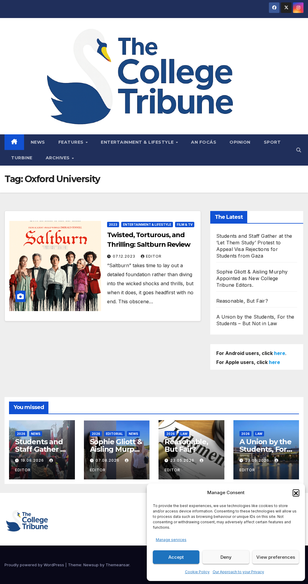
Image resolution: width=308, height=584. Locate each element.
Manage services (171, 539)
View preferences (275, 557)
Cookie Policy (197, 572)
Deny (226, 557)
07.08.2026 (108, 460)
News (38, 142)
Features (71, 142)
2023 (113, 224)
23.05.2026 (183, 460)
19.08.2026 (33, 460)
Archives (58, 158)
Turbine (21, 158)
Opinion (240, 142)
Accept (176, 557)
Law (183, 434)
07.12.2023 (125, 256)
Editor (154, 256)
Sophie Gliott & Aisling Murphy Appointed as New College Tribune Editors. (252, 278)
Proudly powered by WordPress (35, 564)
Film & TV (184, 224)
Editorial (114, 434)
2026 (21, 434)
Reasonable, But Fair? (242, 301)
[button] (296, 493)
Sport (272, 142)
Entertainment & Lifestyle (138, 142)
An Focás (203, 142)
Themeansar (117, 564)
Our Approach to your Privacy (238, 572)
